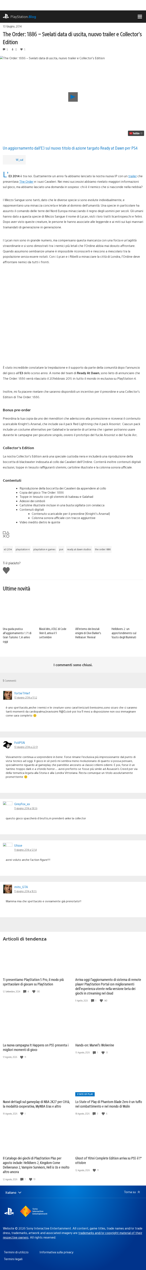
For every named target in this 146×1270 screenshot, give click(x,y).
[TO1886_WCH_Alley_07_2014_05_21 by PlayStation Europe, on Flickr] (73, 347)
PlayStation (23, 16)
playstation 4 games (44, 549)
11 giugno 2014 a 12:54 (25, 849)
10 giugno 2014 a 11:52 (25, 697)
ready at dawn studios (79, 549)
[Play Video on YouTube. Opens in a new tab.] (136, 133)
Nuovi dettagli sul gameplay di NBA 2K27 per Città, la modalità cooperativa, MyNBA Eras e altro (36, 1103)
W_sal (19, 159)
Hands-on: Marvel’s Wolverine (94, 1045)
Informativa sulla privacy (56, 1252)
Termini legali (13, 1259)
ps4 (61, 549)
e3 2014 (8, 549)
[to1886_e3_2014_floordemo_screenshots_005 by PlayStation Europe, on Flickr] (73, 319)
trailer (132, 176)
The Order (26, 181)
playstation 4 (23, 549)
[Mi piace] (34, 991)
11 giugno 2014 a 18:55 (25, 891)
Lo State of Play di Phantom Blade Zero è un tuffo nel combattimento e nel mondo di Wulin (108, 1103)
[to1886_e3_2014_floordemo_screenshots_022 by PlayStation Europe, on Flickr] (73, 286)
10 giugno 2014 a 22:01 (26, 747)
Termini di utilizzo (16, 1252)
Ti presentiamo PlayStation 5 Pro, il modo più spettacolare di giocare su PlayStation (33, 981)
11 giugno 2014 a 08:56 (25, 808)
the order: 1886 (103, 549)
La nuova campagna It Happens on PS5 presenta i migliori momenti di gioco (35, 1047)
